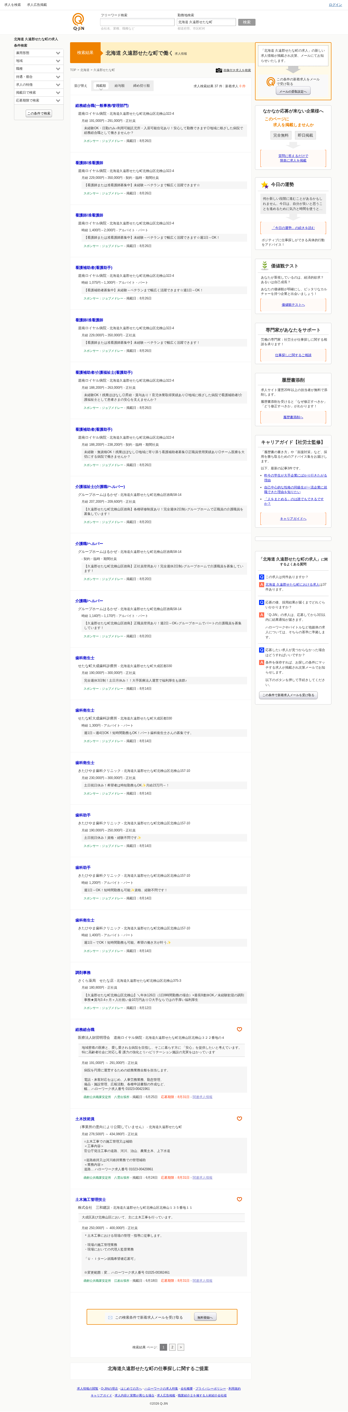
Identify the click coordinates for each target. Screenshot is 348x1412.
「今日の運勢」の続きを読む (293, 228)
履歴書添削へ (293, 417)
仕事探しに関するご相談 (293, 355)
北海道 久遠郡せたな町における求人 (292, 584)
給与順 (120, 86)
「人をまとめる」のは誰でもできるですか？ (294, 501)
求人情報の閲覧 (87, 1388)
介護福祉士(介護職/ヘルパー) (100, 486)
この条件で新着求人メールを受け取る (288, 695)
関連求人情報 (202, 1097)
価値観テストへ (293, 305)
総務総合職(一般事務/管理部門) (102, 105)
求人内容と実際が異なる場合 (134, 1395)
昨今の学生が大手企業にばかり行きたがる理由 (295, 477)
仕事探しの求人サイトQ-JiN (78, 22)
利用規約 (235, 1388)
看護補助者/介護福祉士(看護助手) (103, 372)
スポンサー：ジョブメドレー (103, 141)
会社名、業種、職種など (118, 28)
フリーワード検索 (114, 15)
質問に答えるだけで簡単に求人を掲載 (293, 158)
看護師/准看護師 (89, 163)
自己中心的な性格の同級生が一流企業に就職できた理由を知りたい (295, 489)
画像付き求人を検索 (237, 70)
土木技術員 (85, 1119)
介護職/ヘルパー (89, 543)
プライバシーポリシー (210, 1388)
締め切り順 (141, 86)
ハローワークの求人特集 (161, 1388)
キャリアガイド (101, 1395)
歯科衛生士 (85, 658)
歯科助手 (83, 815)
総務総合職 (85, 1029)
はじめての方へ (131, 1388)
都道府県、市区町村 (191, 28)
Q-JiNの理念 (109, 1388)
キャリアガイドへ (293, 519)
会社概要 (187, 1388)
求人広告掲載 (37, 5)
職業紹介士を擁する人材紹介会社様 (202, 1395)
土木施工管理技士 (90, 1199)
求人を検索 (12, 5)
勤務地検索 (186, 15)
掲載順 (101, 86)
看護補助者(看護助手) (93, 267)
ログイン (335, 5)
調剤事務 (83, 972)
